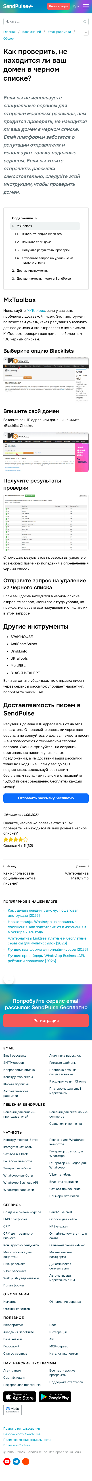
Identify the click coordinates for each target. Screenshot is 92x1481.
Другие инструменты (32, 271)
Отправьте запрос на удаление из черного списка (47, 260)
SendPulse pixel (60, 1212)
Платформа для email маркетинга (65, 1091)
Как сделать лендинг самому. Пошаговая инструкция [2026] (43, 913)
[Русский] (76, 6)
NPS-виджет (58, 1227)
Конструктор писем (18, 1077)
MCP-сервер (58, 1346)
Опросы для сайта (63, 1219)
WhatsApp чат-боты (18, 1175)
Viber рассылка (14, 1271)
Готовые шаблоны (62, 1063)
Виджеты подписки (63, 1182)
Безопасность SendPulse (21, 1434)
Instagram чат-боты (17, 1147)
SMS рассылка (14, 1264)
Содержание (22, 218)
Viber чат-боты (60, 1175)
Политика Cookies (16, 1445)
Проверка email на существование (63, 1072)
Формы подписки (16, 1084)
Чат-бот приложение (65, 1189)
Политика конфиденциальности (26, 1440)
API (51, 1339)
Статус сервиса (15, 1353)
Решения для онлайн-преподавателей (19, 1114)
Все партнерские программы (62, 1373)
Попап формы (13, 1286)
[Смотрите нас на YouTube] (6, 1461)
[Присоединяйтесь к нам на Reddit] (25, 1461)
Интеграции (58, 1332)
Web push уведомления (21, 1278)
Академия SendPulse (18, 1332)
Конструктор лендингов (21, 1245)
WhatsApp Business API (20, 1183)
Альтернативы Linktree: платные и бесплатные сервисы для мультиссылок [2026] (47, 941)
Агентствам (12, 1371)
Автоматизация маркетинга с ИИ (62, 1278)
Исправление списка (19, 1070)
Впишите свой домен (37, 242)
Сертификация (14, 1378)
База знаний (12, 1339)
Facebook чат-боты (17, 1161)
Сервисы (12, 1205)
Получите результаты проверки (45, 250)
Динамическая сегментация (60, 1266)
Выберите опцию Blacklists (42, 234)
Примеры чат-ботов (64, 1196)
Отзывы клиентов (16, 1309)
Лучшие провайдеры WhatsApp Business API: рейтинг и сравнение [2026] (46, 958)
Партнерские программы (29, 1363)
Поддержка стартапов (66, 1382)
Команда (10, 1302)
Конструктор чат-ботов (20, 1140)
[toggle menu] (86, 6)
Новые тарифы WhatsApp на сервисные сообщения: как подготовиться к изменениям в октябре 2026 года (47, 926)
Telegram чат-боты (17, 1168)
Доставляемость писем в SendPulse (44, 279)
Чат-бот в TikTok (15, 1154)
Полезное (13, 1317)
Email (9, 1048)
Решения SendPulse (24, 1105)
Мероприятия (13, 1325)
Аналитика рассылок (65, 1056)
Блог (52, 1325)
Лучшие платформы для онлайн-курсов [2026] (48, 949)
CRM (6, 1227)
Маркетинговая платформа (60, 1254)
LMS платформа (15, 1219)
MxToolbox (24, 226)
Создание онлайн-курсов (22, 1212)
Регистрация (58, 6)
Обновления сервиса (65, 1302)
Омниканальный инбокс (67, 1245)
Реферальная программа (22, 1385)
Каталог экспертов (63, 1353)
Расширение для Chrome (67, 1082)
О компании (16, 1294)
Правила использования (21, 1429)
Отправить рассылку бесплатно (46, 798)
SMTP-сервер (13, 1063)
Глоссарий (11, 1346)
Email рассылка (14, 1056)
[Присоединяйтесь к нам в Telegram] (16, 1461)
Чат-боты (13, 1132)
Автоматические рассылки (15, 1093)
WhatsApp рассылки (18, 1190)
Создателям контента (65, 1124)
